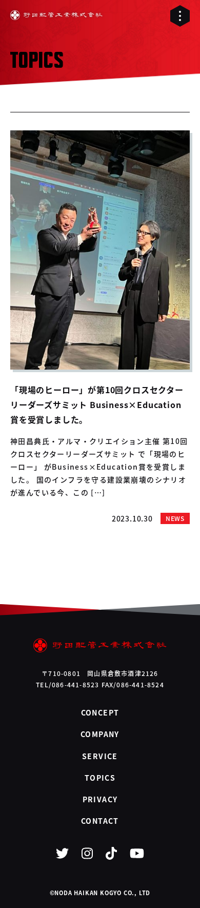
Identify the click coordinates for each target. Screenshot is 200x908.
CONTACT (100, 821)
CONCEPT (100, 712)
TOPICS (100, 777)
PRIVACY (100, 799)
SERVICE (100, 756)
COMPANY (100, 734)
